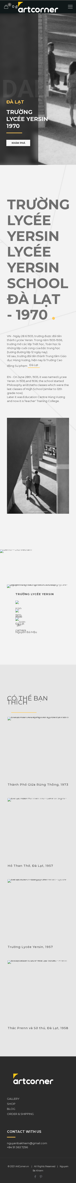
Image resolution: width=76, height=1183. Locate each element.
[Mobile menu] (70, 6)
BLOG (11, 1108)
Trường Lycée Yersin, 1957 (30, 947)
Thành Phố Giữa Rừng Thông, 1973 (38, 784)
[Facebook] (35, 1177)
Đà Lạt (33, 365)
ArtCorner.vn (22, 1166)
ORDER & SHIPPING (20, 1114)
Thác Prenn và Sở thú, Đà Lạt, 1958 (38, 1028)
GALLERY (13, 1098)
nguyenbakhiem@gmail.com (27, 1143)
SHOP (11, 1103)
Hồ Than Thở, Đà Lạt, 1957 (30, 866)
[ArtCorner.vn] (38, 6)
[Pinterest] (41, 1177)
